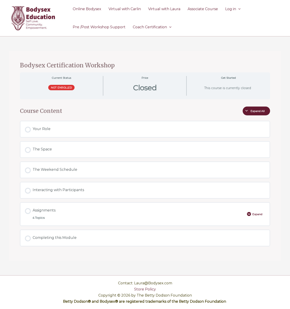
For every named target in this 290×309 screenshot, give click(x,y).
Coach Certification (150, 27)
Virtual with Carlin (125, 9)
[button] (238, 9)
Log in (230, 9)
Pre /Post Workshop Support (99, 27)
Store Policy (145, 289)
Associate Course (203, 9)
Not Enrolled (61, 87)
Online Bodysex (87, 9)
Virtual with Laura (164, 9)
